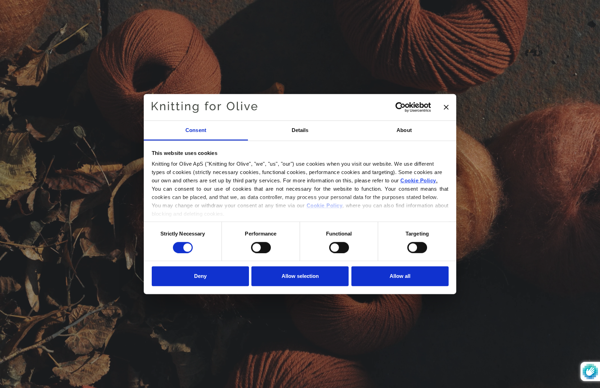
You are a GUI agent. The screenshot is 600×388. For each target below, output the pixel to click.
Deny (200, 276)
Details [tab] (300, 130)
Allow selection (300, 276)
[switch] (261, 247)
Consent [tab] (195, 130)
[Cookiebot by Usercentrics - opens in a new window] (400, 107)
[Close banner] (446, 107)
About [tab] (404, 130)
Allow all (400, 276)
